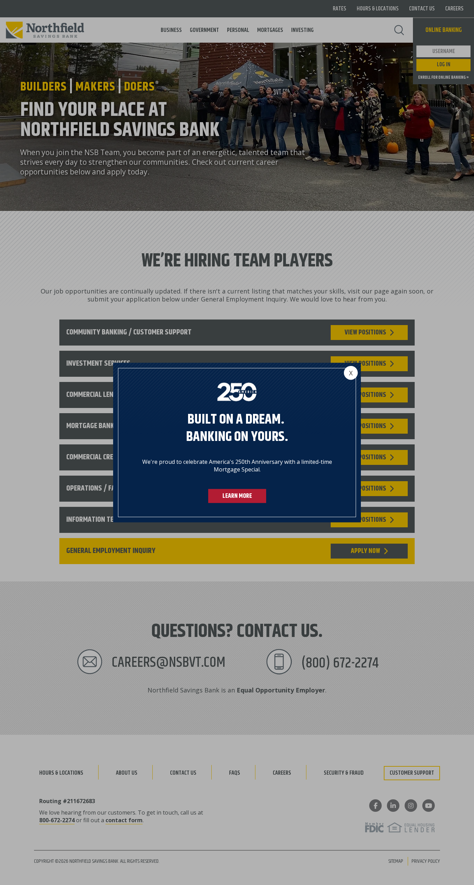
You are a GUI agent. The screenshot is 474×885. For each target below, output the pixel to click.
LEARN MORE (237, 496)
